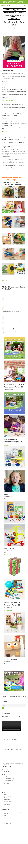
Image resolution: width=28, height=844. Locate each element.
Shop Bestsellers (7, 781)
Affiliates (5, 787)
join (14, 167)
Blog (5, 794)
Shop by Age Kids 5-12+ (9, 778)
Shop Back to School (8, 776)
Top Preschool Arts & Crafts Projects (14, 15)
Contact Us (6, 815)
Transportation (14, 18)
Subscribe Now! (8, 764)
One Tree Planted (7, 802)
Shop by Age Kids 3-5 (8, 780)
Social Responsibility (8, 801)
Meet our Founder (7, 796)
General (21, 12)
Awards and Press (7, 799)
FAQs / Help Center (8, 813)
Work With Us (7, 804)
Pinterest (23, 167)
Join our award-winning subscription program (13, 812)
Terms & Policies (7, 817)
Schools (5, 785)
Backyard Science (10, 12)
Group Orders (6, 783)
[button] (26, 5)
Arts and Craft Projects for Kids (14, 10)
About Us (6, 797)
